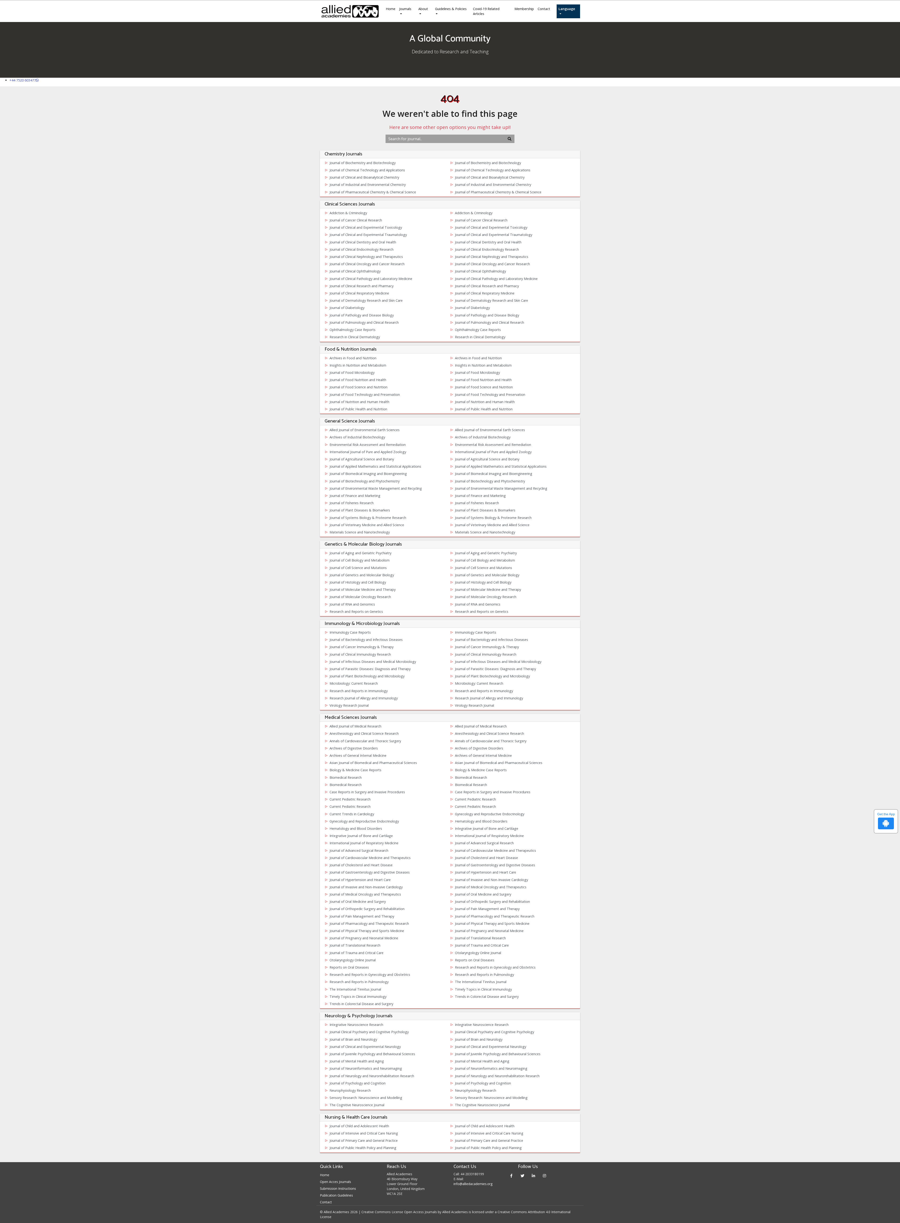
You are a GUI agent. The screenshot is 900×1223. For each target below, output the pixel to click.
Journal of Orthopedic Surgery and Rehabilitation (492, 901)
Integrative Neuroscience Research (356, 1024)
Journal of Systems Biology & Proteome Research (368, 517)
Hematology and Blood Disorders (481, 821)
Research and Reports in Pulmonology (484, 974)
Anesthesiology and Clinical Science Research (364, 733)
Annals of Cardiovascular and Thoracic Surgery (365, 741)
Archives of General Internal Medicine (358, 755)
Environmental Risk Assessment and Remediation (368, 444)
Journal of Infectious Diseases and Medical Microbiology (373, 661)
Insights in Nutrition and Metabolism (358, 365)
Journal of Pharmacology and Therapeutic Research (494, 916)
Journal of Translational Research (480, 938)
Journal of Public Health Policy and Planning (363, 1148)
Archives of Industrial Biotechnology (357, 437)
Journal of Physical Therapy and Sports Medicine (492, 923)
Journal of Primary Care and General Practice (364, 1140)
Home (390, 9)
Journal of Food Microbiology (352, 372)
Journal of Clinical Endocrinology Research (362, 249)
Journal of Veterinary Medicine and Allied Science (367, 525)
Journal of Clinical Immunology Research (360, 654)
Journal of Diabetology (347, 307)
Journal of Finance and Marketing (355, 495)
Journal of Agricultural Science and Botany (362, 459)
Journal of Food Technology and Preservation (365, 394)
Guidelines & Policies (451, 9)
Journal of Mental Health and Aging (357, 1061)
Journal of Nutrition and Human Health (359, 402)
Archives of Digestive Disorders (354, 748)
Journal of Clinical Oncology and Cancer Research (367, 264)
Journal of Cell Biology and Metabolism (360, 560)
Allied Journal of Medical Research (355, 726)
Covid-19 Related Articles (486, 11)
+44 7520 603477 (22, 80)
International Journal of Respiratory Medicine (489, 836)
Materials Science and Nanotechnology (360, 532)
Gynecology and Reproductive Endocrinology (489, 814)
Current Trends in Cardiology (352, 814)
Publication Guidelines (336, 1195)
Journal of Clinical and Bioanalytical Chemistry (364, 177)
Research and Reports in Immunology (359, 691)
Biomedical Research (346, 777)
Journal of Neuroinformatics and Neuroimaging (366, 1068)
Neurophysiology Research (350, 1090)
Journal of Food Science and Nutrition (358, 387)
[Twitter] (522, 1176)
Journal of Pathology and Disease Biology (362, 315)
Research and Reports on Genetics (356, 611)
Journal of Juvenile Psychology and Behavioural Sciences (372, 1054)
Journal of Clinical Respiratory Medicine (359, 293)
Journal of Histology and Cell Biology (358, 582)
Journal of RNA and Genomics (352, 604)
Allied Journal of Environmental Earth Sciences (365, 430)
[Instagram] (544, 1176)
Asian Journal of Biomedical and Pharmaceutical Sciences (373, 762)
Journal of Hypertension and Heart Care (485, 872)
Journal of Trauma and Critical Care (482, 945)
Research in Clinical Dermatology (355, 337)
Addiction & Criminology (348, 213)
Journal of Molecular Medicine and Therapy (363, 589)
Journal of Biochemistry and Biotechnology (363, 163)
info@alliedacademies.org (473, 1184)
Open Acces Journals (335, 1181)
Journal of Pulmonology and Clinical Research (364, 322)
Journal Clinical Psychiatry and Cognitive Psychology (369, 1032)
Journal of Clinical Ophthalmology (355, 271)
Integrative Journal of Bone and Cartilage (486, 828)
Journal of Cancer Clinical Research (356, 220)
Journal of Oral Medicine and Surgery (483, 894)
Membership (524, 9)
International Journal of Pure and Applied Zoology (368, 452)
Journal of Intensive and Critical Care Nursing (364, 1133)
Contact (544, 9)
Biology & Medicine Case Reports (355, 770)
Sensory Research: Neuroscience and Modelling (366, 1097)
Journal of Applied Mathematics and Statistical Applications (375, 466)
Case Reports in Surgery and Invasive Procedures (367, 792)
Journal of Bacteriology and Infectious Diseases (366, 639)
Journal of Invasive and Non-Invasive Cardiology (491, 880)
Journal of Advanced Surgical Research (484, 843)
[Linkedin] (533, 1176)
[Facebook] (511, 1176)
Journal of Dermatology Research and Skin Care (366, 300)
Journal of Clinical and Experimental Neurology (365, 1046)
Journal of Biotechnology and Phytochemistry (365, 481)
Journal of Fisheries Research (352, 503)
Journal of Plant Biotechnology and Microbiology (367, 676)
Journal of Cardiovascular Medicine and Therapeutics (495, 850)
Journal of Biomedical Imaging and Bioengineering (368, 473)
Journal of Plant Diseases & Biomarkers (360, 510)
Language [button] (567, 9)
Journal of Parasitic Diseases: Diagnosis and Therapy (370, 669)
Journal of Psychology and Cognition (358, 1083)
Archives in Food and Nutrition (353, 358)
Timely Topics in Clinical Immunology (483, 989)
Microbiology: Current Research (354, 683)
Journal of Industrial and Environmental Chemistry (368, 184)
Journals (405, 9)
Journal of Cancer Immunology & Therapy (362, 647)
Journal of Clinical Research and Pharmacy (362, 286)
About (423, 9)
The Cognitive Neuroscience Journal (357, 1105)
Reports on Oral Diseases (474, 960)
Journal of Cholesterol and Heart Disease (486, 858)
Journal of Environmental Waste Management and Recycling (376, 488)
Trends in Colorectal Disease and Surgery (487, 996)
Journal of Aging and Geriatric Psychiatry (360, 553)
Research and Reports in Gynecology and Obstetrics (495, 967)
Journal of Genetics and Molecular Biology (362, 575)
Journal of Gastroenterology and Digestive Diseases (495, 865)
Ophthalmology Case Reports (352, 329)
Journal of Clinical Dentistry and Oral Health (363, 242)
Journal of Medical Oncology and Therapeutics (490, 887)
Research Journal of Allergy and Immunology (364, 698)
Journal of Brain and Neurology (353, 1039)
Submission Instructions (338, 1188)
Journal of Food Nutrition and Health (358, 380)
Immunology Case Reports (350, 632)
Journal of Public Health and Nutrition (358, 409)
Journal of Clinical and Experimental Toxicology (366, 227)
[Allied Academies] (350, 11)
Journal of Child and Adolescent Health (359, 1126)
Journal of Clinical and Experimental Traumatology (368, 234)
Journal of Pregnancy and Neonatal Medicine (489, 931)
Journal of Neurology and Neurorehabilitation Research (372, 1076)
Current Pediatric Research (350, 799)
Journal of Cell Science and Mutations (358, 568)
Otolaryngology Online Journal (478, 953)
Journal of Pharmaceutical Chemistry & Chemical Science (373, 192)
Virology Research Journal (349, 705)
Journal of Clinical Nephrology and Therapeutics (366, 256)
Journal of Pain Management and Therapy (487, 909)
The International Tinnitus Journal (480, 982)
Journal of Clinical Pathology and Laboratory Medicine (371, 278)
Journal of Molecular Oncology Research (360, 597)
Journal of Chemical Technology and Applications (367, 170)
